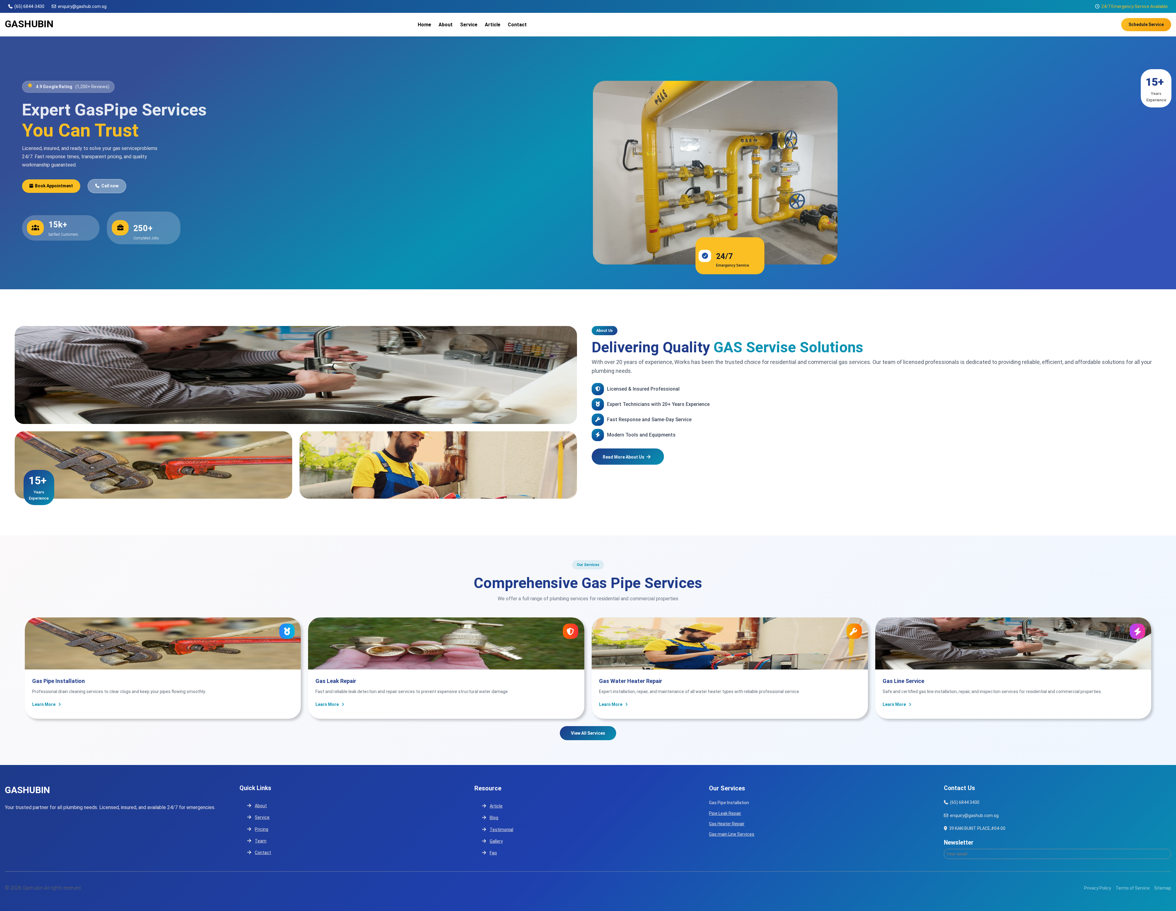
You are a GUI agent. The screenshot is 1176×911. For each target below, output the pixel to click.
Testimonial (501, 829)
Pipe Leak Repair (725, 813)
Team (260, 840)
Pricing (261, 829)
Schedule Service (1146, 24)
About (261, 805)
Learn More (43, 704)
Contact (263, 852)
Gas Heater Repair (726, 823)
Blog (494, 817)
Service (262, 817)
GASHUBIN (29, 24)
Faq (493, 852)
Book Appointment (54, 185)
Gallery (496, 841)
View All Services (588, 733)
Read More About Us (623, 457)
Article (496, 806)
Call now (110, 185)
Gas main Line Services (731, 834)
